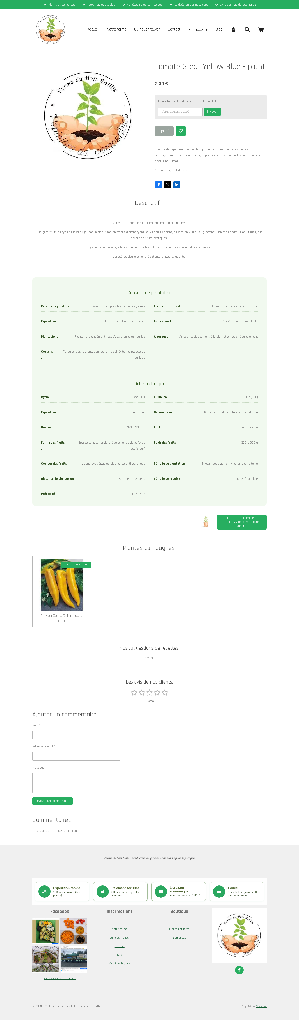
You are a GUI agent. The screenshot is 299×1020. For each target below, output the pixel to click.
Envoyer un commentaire (52, 801)
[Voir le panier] (261, 30)
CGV (119, 955)
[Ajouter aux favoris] (181, 131)
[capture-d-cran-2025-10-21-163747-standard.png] (74, 959)
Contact (120, 946)
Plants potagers (179, 929)
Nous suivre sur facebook (60, 978)
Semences (179, 938)
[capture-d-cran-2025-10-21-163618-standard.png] (74, 931)
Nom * (36, 725)
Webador (261, 1006)
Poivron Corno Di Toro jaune (62, 615)
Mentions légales (119, 963)
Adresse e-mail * (43, 746)
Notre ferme (119, 929)
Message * (39, 768)
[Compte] (233, 30)
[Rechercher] (247, 30)
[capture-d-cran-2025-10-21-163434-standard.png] (46, 931)
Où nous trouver (119, 938)
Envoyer (212, 112)
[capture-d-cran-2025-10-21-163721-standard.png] (46, 959)
